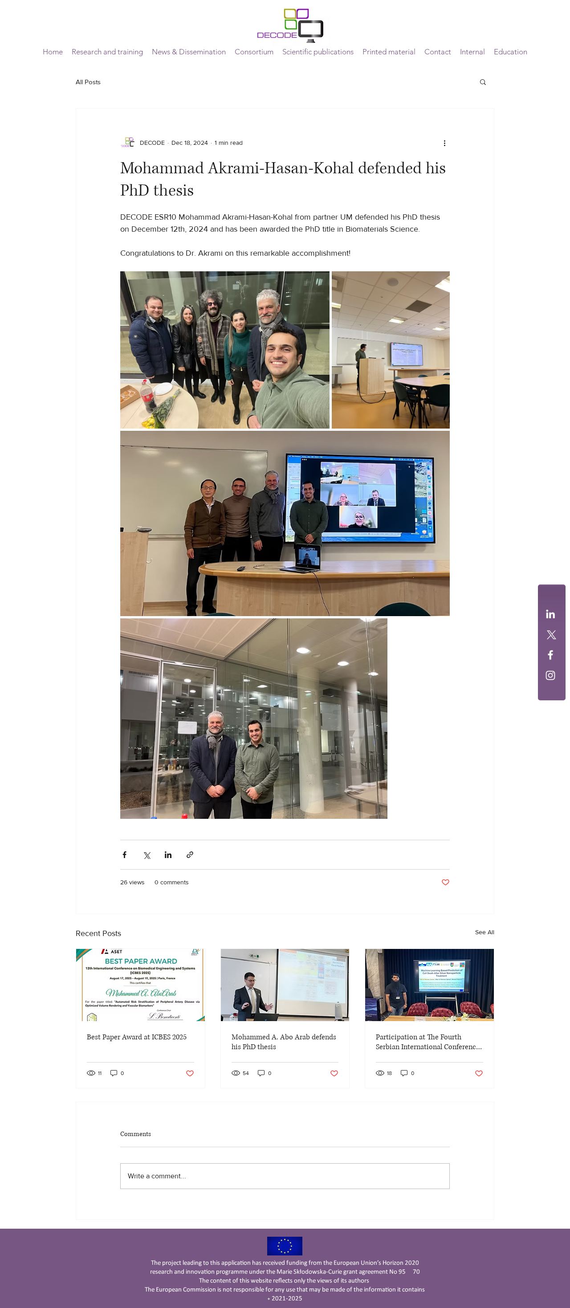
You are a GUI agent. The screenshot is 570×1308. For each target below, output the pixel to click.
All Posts (88, 82)
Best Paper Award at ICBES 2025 (137, 1037)
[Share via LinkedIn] (168, 854)
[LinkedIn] (550, 614)
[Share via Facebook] (124, 854)
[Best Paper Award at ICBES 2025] (140, 985)
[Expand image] (225, 350)
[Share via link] (190, 854)
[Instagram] (550, 675)
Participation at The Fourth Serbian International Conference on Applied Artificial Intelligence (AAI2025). (428, 1042)
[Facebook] (550, 655)
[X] (550, 634)
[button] (254, 51)
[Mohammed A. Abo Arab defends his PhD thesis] (285, 985)
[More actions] (444, 142)
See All (484, 932)
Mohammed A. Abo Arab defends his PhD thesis (284, 1042)
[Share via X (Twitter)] (146, 854)
